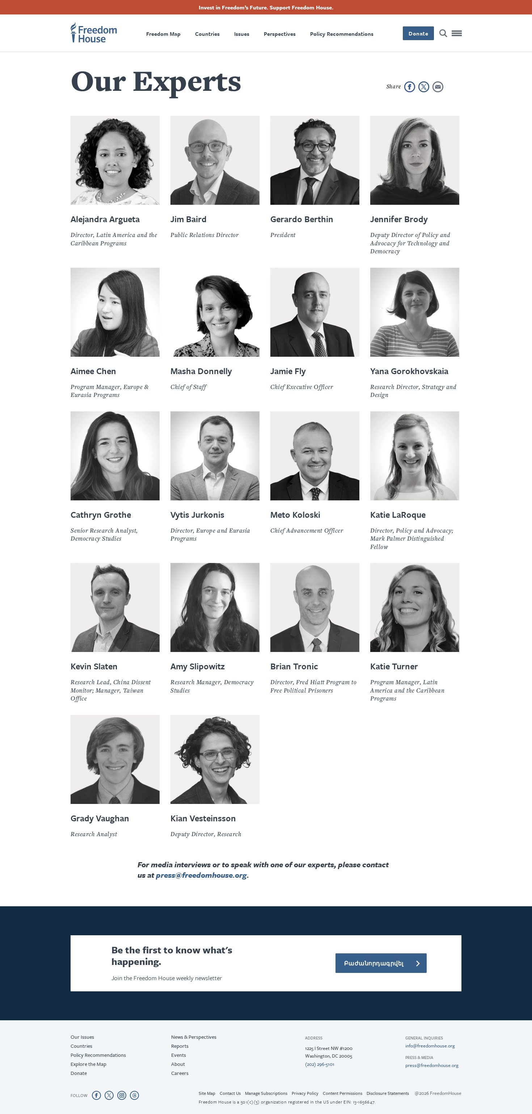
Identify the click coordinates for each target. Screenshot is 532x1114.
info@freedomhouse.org (430, 1045)
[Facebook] (96, 1095)
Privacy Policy (305, 1093)
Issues (241, 34)
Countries (207, 34)
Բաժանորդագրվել (374, 963)
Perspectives (280, 34)
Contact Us (230, 1093)
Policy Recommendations (341, 34)
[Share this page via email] (437, 86)
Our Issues (82, 1037)
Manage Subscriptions (266, 1093)
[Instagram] (121, 1095)
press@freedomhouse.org (201, 874)
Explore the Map (88, 1064)
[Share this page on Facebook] (409, 86)
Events (178, 1055)
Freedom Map (163, 34)
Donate (418, 33)
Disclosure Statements (388, 1093)
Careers (180, 1073)
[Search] (443, 33)
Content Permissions (342, 1093)
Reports (180, 1046)
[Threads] (134, 1095)
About (178, 1064)
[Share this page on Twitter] (423, 86)
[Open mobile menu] (457, 33)
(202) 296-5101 (319, 1064)
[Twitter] (109, 1095)
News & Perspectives (193, 1037)
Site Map (207, 1093)
